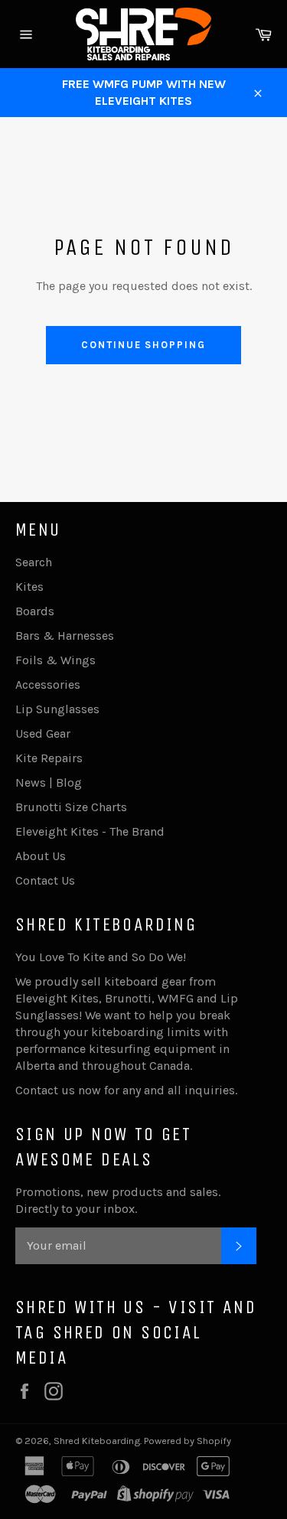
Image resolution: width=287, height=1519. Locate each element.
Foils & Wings (55, 660)
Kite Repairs (49, 758)
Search (33, 562)
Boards (34, 611)
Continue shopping (143, 344)
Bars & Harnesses (64, 635)
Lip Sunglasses (57, 709)
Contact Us (45, 880)
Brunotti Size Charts (71, 807)
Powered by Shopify (187, 1440)
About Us (40, 856)
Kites (29, 586)
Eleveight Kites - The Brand (90, 831)
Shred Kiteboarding (97, 1440)
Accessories (47, 684)
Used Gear (42, 733)
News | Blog (48, 782)
